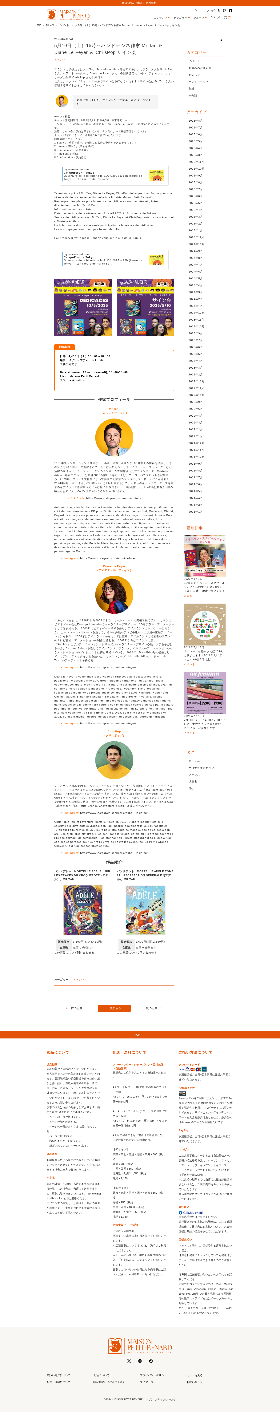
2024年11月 (196, 237)
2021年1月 (196, 511)
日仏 (191, 788)
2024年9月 (196, 251)
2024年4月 (196, 285)
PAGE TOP (270, 1366)
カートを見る (195, 1375)
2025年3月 (196, 216)
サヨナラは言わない (201, 767)
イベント (63, 25)
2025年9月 (196, 175)
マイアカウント (149, 1382)
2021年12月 (197, 443)
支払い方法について (59, 1375)
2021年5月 (196, 491)
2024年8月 (196, 257)
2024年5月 (196, 278)
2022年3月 (196, 422)
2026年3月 (196, 154)
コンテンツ (160, 17)
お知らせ (194, 74)
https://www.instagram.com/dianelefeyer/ (108, 667)
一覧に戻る (114, 1008)
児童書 (193, 781)
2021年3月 (196, 504)
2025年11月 (196, 161)
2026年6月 (196, 134)
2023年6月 (196, 347)
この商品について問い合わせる (74, 952)
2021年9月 (196, 463)
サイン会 (194, 761)
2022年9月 (196, 401)
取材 (191, 88)
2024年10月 (197, 244)
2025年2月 (196, 223)
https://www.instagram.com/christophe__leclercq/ (114, 812)
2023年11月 (196, 319)
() (229, 17)
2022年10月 (197, 395)
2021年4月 (196, 498)
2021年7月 (196, 477)
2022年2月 (196, 429)
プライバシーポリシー (153, 1375)
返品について (101, 1375)
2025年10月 (197, 168)
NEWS (50, 25)
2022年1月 (196, 436)
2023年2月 (196, 374)
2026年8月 (196, 120)
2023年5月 (196, 353)
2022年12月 (197, 381)
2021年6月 (196, 484)
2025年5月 (196, 202)
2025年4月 (196, 209)
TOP (38, 25)
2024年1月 (196, 305)
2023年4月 (196, 360)
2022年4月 (196, 415)
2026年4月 (196, 148)
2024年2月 (196, 299)
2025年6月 (196, 196)
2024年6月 (196, 271)
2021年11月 (196, 449)
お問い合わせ (195, 1382)
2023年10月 (197, 326)
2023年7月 (196, 340)
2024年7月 (196, 264)
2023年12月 (197, 312)
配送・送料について (59, 1382)
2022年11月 (196, 388)
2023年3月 (196, 367)
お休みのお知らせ (200, 68)
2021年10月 (197, 456)
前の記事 (76, 1008)
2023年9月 (196, 333)
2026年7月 (196, 127)
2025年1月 (196, 230)
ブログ (211, 10)
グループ (199, 17)
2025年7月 (196, 189)
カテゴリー (180, 17)
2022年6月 (196, 408)
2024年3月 (196, 292)
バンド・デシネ (199, 81)
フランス (194, 774)
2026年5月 (196, 141)
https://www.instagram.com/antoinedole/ (113, 498)
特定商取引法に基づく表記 (109, 1382)
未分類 (193, 95)
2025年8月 (196, 182)
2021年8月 (196, 470)
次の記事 (152, 1008)
